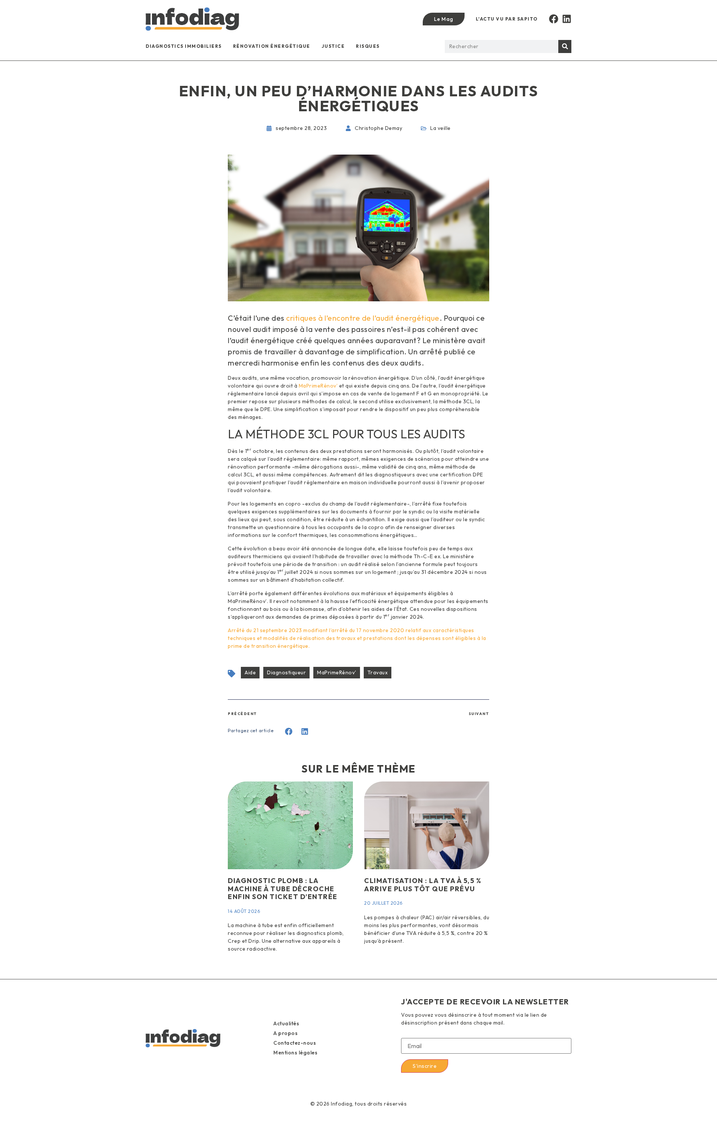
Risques (368, 46)
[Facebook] (553, 19)
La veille (440, 128)
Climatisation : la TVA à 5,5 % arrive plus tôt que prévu (422, 884)
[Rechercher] (564, 46)
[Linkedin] (566, 19)
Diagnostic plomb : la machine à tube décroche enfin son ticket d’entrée (283, 888)
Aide (250, 672)
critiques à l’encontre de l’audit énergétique (363, 318)
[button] (289, 731)
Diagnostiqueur (286, 672)
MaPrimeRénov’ (318, 385)
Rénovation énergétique (271, 46)
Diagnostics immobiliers (184, 46)
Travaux (377, 672)
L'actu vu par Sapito (507, 19)
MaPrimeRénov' (336, 672)
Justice (333, 46)
